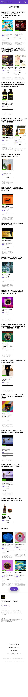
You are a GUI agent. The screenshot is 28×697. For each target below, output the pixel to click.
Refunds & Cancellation (9, 661)
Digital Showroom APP (20, 658)
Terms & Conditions (19, 661)
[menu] (2, 2)
